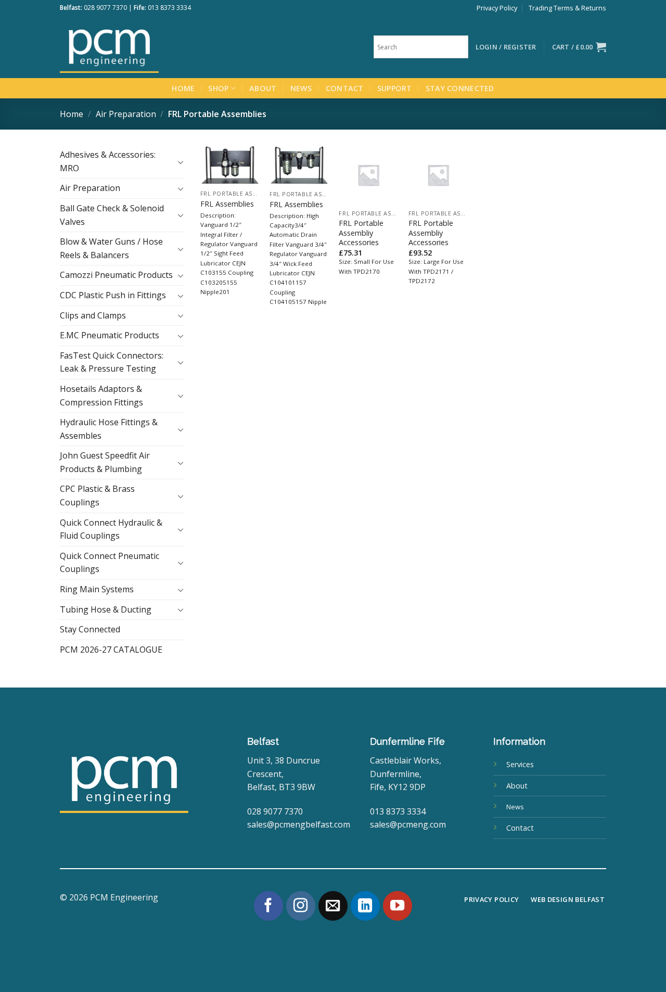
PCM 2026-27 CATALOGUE (111, 649)
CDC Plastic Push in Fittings (113, 295)
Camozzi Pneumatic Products (116, 275)
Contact (345, 88)
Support (394, 88)
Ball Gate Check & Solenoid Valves (112, 214)
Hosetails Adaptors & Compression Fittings (101, 395)
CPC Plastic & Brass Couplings (97, 495)
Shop (218, 88)
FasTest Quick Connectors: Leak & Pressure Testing (111, 362)
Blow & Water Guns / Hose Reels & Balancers (111, 248)
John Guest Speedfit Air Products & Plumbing (105, 462)
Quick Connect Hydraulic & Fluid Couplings (111, 529)
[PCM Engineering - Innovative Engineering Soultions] (138, 47)
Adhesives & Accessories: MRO (108, 161)
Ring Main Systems (97, 589)
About (262, 88)
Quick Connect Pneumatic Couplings (109, 562)
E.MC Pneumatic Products (109, 335)
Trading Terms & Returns (567, 7)
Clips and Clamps (93, 315)
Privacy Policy (497, 7)
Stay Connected (460, 88)
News (301, 88)
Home (183, 88)
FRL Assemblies (227, 204)
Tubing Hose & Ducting (105, 609)
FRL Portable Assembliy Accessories (361, 233)
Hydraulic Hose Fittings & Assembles (109, 428)
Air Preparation (126, 114)
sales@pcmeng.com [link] (408, 824)
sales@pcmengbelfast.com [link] (298, 824)
